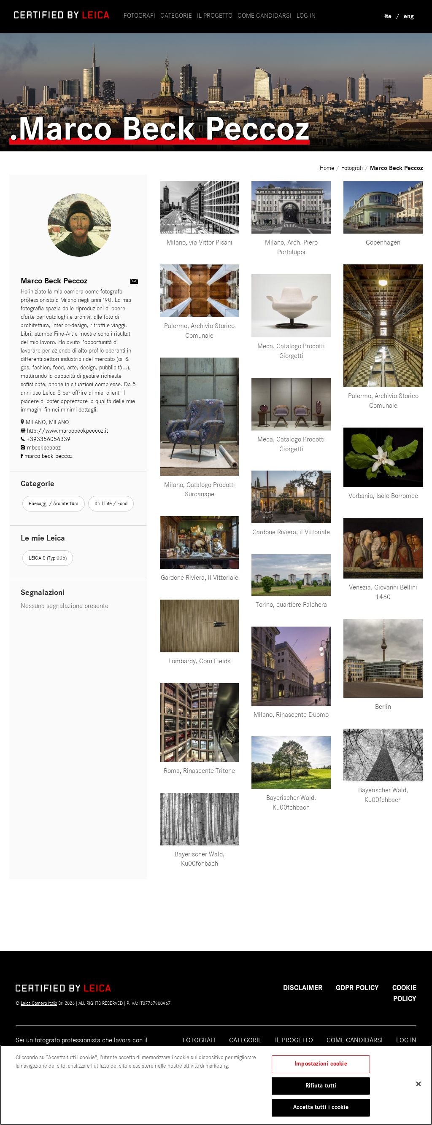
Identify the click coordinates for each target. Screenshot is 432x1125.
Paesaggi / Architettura (53, 503)
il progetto (214, 15)
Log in (306, 15)
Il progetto (294, 1040)
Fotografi (139, 15)
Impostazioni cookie (320, 1063)
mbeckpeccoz (43, 447)
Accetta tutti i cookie (320, 1107)
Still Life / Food (110, 503)
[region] (216, 1085)
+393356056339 (47, 439)
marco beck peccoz (48, 456)
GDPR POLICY (357, 988)
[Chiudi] (418, 1084)
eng (409, 16)
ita (388, 16)
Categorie (176, 15)
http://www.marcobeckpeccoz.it (66, 430)
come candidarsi (265, 15)
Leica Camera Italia (39, 1003)
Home (328, 168)
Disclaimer (302, 988)
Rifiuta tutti (321, 1085)
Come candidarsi (355, 1040)
